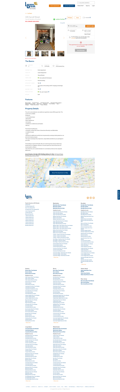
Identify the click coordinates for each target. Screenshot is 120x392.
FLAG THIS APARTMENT (31, 58)
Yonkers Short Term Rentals (58, 335)
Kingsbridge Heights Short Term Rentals (61, 295)
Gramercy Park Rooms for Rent (59, 251)
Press (66, 386)
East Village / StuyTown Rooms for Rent (61, 241)
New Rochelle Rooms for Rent (59, 342)
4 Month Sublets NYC (29, 220)
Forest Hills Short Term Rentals (31, 290)
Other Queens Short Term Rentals (32, 277)
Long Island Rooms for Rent (31, 331)
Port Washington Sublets (30, 377)
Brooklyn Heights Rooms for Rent (87, 231)
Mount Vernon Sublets (57, 350)
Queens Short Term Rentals (31, 270)
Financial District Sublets (58, 245)
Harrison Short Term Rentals (58, 371)
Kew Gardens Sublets (29, 310)
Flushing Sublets (28, 319)
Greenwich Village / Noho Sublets (59, 254)
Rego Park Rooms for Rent (30, 302)
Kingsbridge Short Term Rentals (59, 299)
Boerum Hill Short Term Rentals (87, 223)
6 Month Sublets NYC (29, 223)
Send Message (81, 50)
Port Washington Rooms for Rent (31, 379)
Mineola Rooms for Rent (30, 360)
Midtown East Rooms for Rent (59, 219)
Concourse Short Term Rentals (59, 313)
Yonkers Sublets (56, 336)
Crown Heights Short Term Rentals (88, 252)
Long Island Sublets (29, 330)
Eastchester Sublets (57, 368)
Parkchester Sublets (57, 287)
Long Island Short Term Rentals (32, 328)
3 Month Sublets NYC (29, 218)
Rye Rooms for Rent (57, 360)
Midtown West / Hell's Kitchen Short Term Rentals (63, 225)
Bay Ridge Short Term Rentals (87, 211)
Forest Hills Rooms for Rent (30, 293)
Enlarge (61, 22)
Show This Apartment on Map (60, 173)
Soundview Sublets (57, 310)
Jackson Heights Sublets (30, 296)
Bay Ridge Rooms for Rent (86, 214)
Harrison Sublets (56, 373)
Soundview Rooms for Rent (58, 311)
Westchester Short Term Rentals (60, 328)
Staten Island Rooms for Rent (87, 274)
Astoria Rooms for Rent (29, 284)
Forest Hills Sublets (29, 292)
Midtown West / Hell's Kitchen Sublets (60, 226)
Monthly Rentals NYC (29, 225)
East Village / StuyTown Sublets (59, 240)
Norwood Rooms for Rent (58, 293)
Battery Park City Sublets (58, 231)
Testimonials (72, 386)
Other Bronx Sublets (57, 283)
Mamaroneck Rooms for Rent (58, 379)
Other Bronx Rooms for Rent (58, 284)
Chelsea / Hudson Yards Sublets (59, 236)
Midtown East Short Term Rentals (59, 216)
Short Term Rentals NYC (30, 207)
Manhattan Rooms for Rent (59, 208)
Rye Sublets (55, 359)
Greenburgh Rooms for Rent (58, 365)
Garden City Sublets (29, 341)
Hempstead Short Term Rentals (31, 335)
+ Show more (55, 257)
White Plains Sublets (57, 345)
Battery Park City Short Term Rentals (60, 230)
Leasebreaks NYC (28, 212)
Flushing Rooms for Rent (30, 320)
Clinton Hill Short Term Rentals (87, 243)
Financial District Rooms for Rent (59, 246)
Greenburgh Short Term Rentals (59, 362)
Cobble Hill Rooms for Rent (86, 251)
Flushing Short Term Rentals (30, 318)
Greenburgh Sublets (57, 364)
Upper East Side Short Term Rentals (60, 211)
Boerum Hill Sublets (85, 224)
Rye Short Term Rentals (57, 358)
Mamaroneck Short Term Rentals (59, 376)
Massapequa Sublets (29, 355)
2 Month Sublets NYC (29, 217)
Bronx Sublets (56, 271)
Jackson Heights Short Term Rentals (32, 295)
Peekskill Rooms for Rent (58, 356)
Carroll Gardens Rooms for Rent (87, 242)
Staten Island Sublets (85, 273)
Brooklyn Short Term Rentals (87, 205)
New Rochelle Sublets (57, 341)
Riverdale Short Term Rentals (59, 277)
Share (70, 17)
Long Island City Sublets (30, 287)
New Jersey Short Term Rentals (87, 280)
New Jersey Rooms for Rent (87, 283)
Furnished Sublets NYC (29, 206)
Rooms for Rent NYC (29, 214)
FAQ (62, 386)
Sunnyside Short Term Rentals (31, 304)
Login (93, 5)
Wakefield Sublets (56, 305)
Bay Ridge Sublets (84, 213)
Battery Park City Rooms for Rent (59, 232)
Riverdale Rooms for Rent (58, 279)
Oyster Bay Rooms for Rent (30, 347)
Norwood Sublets (56, 292)
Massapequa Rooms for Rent (31, 356)
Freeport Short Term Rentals (31, 349)
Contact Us (34, 386)
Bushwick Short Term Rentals (86, 233)
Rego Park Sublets (29, 301)
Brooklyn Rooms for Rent (86, 208)
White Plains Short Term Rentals (59, 344)
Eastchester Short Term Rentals (59, 367)
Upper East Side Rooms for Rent (59, 214)
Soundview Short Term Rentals (59, 309)
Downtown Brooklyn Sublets (86, 259)
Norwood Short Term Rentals (59, 290)
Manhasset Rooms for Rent (30, 370)
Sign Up (88, 5)
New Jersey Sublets (85, 282)
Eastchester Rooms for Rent (58, 370)
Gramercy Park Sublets (57, 249)
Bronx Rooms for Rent (57, 273)
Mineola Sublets (28, 359)
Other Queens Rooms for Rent (31, 279)
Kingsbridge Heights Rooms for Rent (60, 298)
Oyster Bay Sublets (29, 345)
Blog (59, 386)
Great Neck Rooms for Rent (30, 365)
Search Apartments (54, 5)
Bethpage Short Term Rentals (31, 371)
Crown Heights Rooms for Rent (87, 255)
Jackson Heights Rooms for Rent (31, 298)
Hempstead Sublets (29, 336)
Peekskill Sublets (56, 355)
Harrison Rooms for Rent (58, 374)
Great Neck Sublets (29, 364)
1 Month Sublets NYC (29, 215)
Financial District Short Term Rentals (60, 243)
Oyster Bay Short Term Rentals (31, 344)
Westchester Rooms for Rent (59, 331)
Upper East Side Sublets (58, 213)
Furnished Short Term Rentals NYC (32, 209)
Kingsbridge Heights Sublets (58, 296)
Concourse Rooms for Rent (58, 316)
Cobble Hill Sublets (84, 249)
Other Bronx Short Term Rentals (59, 281)
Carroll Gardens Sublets (85, 240)
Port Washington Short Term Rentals (32, 376)
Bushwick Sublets (84, 234)
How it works (52, 386)
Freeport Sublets (28, 350)
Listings (28, 386)
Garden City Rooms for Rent (30, 342)
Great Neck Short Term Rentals (31, 362)
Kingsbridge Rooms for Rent (58, 302)
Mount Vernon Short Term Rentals (59, 349)
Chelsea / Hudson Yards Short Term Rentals (61, 234)
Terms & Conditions (89, 386)
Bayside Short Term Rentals (30, 313)
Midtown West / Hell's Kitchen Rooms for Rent (62, 228)
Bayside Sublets (28, 314)
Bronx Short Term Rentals (58, 270)
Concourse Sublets (56, 314)
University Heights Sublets (58, 319)
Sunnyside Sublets (29, 305)
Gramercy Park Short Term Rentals (60, 248)
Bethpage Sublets (28, 373)
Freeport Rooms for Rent (30, 351)
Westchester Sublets (57, 330)
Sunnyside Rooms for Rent (30, 307)
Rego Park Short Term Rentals (31, 299)
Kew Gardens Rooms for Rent (31, 311)
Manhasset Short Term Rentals (31, 367)
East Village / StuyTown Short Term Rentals (61, 239)
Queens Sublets (28, 271)
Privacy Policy (80, 386)
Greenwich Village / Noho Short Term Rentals (62, 252)
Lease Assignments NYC (30, 211)
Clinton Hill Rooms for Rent (86, 246)
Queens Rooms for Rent (30, 273)
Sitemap (46, 386)
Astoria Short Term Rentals (30, 281)
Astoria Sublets (28, 283)
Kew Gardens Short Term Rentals (31, 309)
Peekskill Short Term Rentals (58, 353)
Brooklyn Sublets (84, 206)
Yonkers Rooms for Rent (57, 338)
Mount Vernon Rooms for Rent (59, 351)
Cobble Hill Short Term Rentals (87, 248)
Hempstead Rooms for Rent (30, 338)
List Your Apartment (69, 5)
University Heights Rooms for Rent (60, 320)
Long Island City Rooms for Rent (31, 289)
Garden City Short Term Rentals (31, 340)
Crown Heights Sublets (85, 254)
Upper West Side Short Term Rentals (60, 220)
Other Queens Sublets (29, 278)
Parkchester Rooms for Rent (58, 289)
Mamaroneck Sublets (57, 377)
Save (77, 17)
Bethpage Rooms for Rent (30, 374)
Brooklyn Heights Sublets (86, 230)
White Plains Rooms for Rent (58, 347)
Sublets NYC (27, 204)
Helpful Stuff (80, 5)
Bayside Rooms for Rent (30, 316)
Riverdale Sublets (56, 278)
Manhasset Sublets (29, 368)
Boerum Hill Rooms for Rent (86, 226)
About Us (40, 386)
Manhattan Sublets (57, 206)
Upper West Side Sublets (58, 222)
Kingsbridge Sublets (57, 301)
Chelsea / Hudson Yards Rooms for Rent (61, 237)
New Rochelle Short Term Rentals (59, 340)
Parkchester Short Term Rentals (59, 286)
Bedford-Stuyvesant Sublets (86, 218)
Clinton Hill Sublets (84, 245)
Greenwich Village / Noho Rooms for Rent (61, 255)
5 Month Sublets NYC (29, 222)
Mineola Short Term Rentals (30, 358)
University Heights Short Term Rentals (60, 318)
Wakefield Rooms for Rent (58, 307)
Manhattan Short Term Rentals (59, 205)
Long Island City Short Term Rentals (32, 286)
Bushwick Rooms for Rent (86, 236)
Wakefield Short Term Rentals (59, 304)
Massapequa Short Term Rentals (31, 353)
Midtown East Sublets (57, 217)
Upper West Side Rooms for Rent (59, 223)
